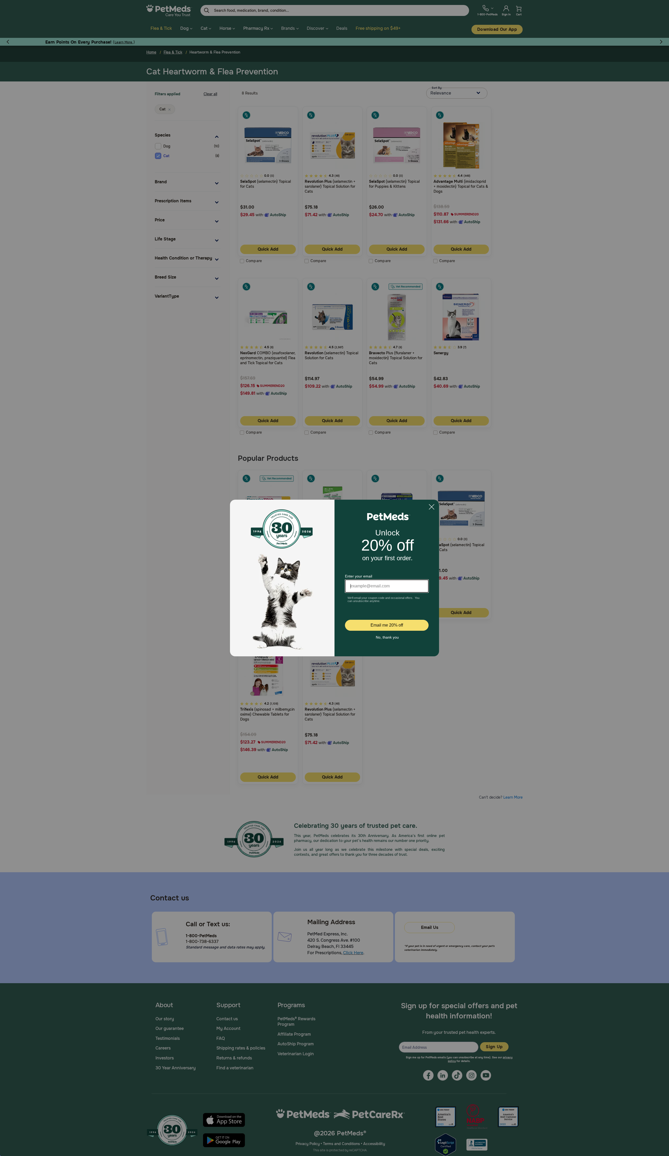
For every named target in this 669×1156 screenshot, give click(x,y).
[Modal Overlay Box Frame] (334, 578)
